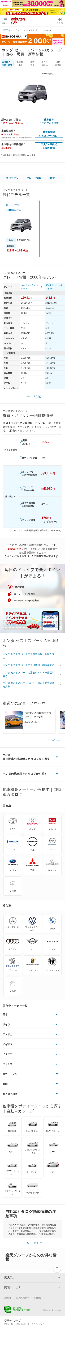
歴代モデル (12, 178)
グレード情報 (34, 178)
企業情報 (7, 1298)
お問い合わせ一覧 (22, 1324)
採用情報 (37, 1298)
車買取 (20, 63)
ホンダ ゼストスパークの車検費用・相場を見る (28, 665)
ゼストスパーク (13, 204)
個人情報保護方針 (22, 1298)
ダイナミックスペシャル (29, 287)
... (22, 30)
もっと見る (32, 396)
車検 (32, 63)
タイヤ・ (45, 63)
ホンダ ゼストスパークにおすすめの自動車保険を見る (28, 684)
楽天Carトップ (10, 30)
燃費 (52, 178)
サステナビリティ (39, 1324)
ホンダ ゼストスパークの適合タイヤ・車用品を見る (28, 674)
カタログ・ (7, 63)
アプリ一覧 (8, 1324)
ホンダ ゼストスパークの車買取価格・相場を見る (28, 656)
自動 (58, 63)
